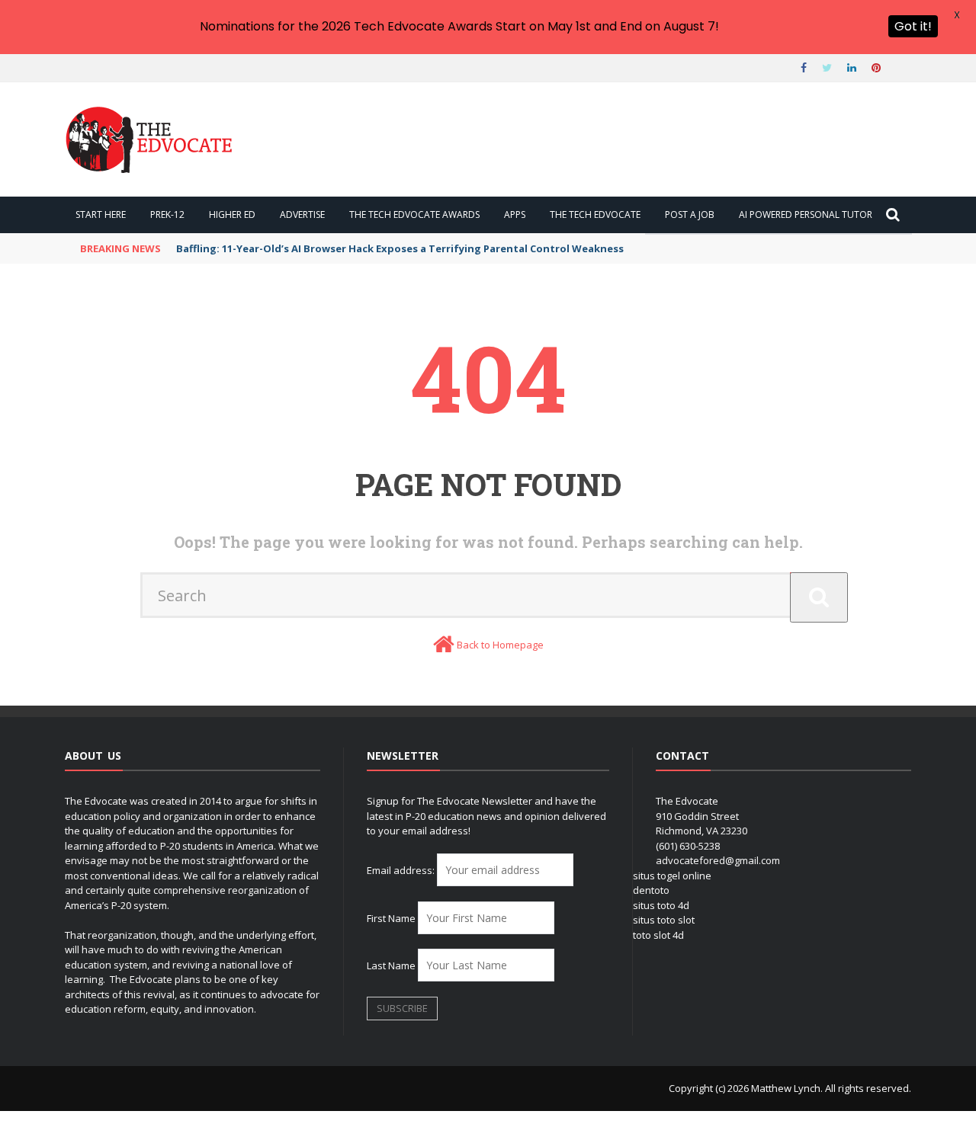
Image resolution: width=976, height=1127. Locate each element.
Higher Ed (232, 214)
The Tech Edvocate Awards (414, 214)
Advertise (302, 214)
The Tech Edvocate (595, 214)
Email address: (402, 870)
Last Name (391, 965)
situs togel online (672, 875)
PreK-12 (167, 214)
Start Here (100, 214)
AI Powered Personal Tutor (805, 214)
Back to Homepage (500, 645)
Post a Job (689, 214)
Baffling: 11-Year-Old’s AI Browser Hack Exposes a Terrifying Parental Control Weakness (400, 248)
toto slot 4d (658, 935)
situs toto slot (664, 920)
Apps (514, 214)
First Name (391, 918)
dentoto (651, 890)
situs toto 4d (661, 905)
